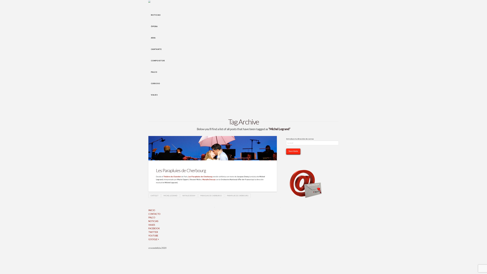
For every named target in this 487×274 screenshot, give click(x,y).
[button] (152, 5)
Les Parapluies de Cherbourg (181, 170)
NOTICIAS (153, 221)
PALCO (151, 217)
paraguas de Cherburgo (211, 196)
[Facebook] (149, 245)
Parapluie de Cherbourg (237, 196)
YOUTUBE (153, 235)
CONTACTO (154, 214)
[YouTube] (156, 245)
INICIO (151, 210)
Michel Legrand (170, 196)
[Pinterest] (159, 245)
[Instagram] (157, 245)
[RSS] (161, 245)
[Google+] (152, 245)
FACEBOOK (154, 228)
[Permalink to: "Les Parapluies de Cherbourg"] (212, 148)
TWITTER (153, 232)
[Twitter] (151, 245)
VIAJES (151, 225)
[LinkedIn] (154, 245)
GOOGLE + (153, 239)
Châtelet (154, 196)
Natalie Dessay (209, 179)
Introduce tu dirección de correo (300, 139)
